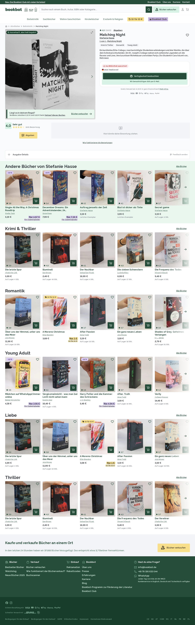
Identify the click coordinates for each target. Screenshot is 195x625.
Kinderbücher (92, 19)
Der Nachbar (87, 269)
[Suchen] (149, 9)
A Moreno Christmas (54, 332)
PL (189, 619)
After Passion (87, 332)
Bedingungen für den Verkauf (43, 619)
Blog (84, 583)
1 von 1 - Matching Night (111, 41)
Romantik (15, 290)
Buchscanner (33, 575)
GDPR (59, 619)
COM (162, 619)
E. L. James (159, 338)
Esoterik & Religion (113, 19)
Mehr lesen (104, 58)
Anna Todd (84, 335)
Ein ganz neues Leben (129, 332)
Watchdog (10, 571)
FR (180, 619)
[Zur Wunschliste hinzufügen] (187, 35)
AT (157, 619)
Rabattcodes (73, 571)
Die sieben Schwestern (130, 269)
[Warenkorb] (187, 9)
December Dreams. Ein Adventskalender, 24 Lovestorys (55, 210)
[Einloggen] (182, 9)
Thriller (12, 477)
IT (171, 619)
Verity (158, 394)
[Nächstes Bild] (92, 76)
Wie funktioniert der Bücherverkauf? (45, 571)
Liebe (11, 415)
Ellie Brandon (48, 335)
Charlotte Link (11, 273)
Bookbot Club (89, 591)
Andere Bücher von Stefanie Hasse (41, 166)
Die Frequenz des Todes (168, 269)
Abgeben (118, 30)
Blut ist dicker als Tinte (130, 207)
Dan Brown (47, 273)
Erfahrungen (88, 575)
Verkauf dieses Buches (55, 115)
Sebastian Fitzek (87, 273)
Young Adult (17, 353)
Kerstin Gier (47, 400)
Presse (85, 571)
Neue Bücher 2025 (15, 575)
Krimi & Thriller (20, 228)
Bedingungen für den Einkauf (17, 619)
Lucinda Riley (122, 273)
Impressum (84, 619)
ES (167, 619)
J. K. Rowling (85, 400)
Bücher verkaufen (35, 567)
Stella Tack (10, 213)
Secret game (162, 207)
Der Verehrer (162, 518)
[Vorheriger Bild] (8, 76)
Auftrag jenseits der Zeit (93, 207)
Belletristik (33, 19)
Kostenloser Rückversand (101, 619)
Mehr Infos (164, 89)
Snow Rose (47, 213)
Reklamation (73, 567)
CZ (148, 619)
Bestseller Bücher (14, 567)
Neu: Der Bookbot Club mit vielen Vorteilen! (25, 2)
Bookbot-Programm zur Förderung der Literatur (107, 587)
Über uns (86, 567)
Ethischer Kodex (71, 619)
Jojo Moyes (9, 338)
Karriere (86, 579)
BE (184, 619)
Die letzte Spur (13, 269)
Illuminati (48, 269)
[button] (50, 74)
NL (175, 619)
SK (152, 619)
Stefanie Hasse (107, 38)
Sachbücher (49, 19)
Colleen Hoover (161, 397)
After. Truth (123, 394)
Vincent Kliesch (161, 273)
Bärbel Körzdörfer (12, 400)
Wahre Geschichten (70, 19)
